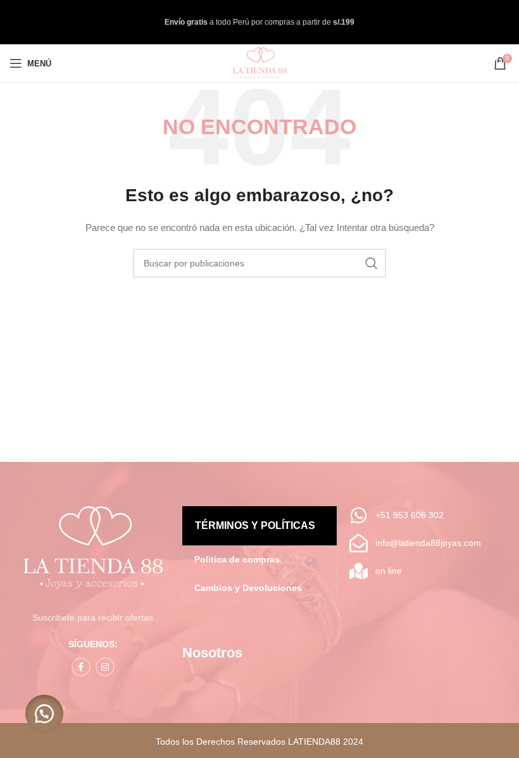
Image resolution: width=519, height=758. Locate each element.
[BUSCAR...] (371, 263)
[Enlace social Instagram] (105, 666)
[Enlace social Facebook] (81, 666)
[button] (44, 714)
